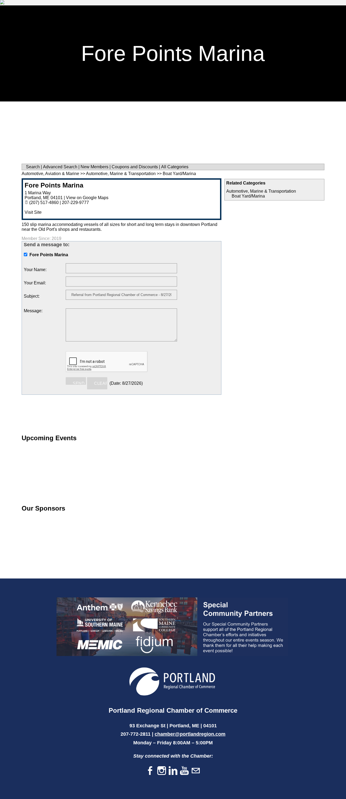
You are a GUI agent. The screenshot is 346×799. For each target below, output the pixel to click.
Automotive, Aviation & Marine (50, 173)
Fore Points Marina (54, 185)
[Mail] (195, 771)
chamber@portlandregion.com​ (190, 734)
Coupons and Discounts (135, 167)
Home (130, 12)
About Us (133, 25)
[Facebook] (150, 771)
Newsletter (249, 12)
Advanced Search (60, 167)
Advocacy (312, 12)
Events (281, 12)
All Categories (174, 167)
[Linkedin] (173, 771)
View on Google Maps (87, 197)
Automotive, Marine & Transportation (261, 191)
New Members (94, 167)
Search (33, 167)
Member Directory (204, 12)
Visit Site (33, 212)
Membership (160, 12)
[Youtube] (184, 771)
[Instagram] (161, 771)
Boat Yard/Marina (248, 196)
